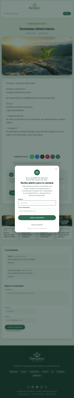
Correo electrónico (24, 207)
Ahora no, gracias (37, 224)
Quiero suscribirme (37, 218)
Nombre (20, 199)
